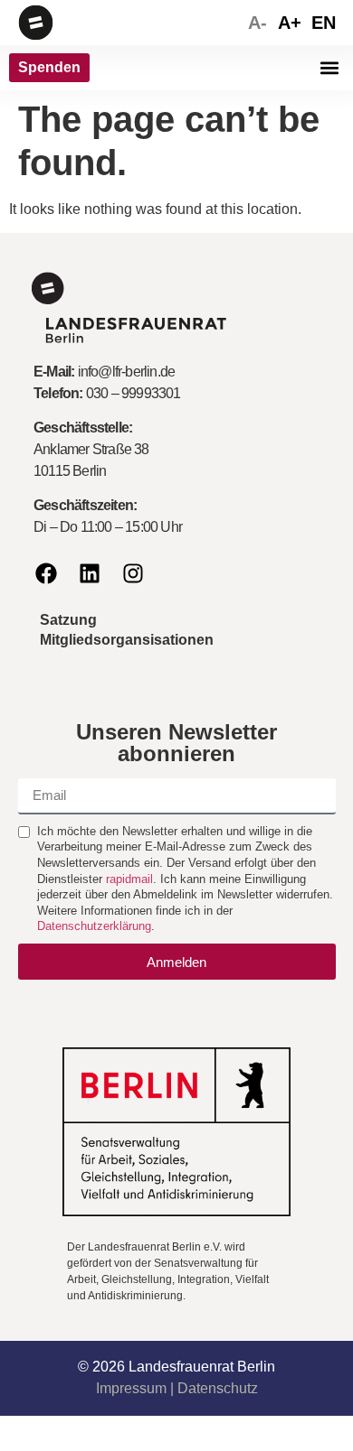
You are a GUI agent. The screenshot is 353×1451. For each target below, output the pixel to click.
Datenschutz (217, 1388)
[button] (329, 68)
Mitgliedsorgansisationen (127, 639)
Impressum (131, 1388)
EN (323, 23)
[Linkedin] (89, 573)
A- (257, 23)
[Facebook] (46, 573)
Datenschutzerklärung (94, 926)
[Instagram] (133, 573)
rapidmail (129, 879)
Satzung (68, 620)
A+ (289, 23)
